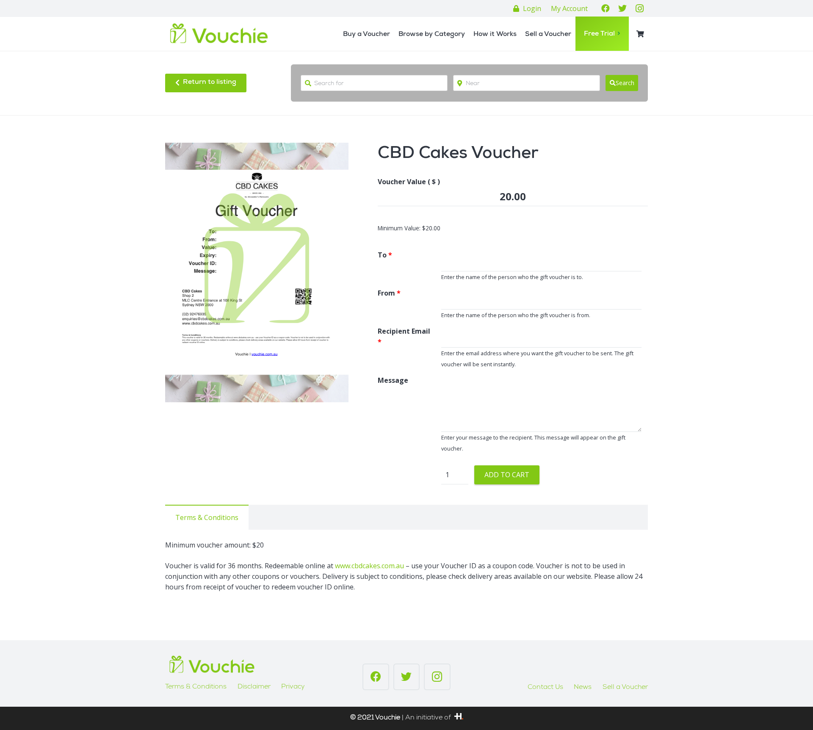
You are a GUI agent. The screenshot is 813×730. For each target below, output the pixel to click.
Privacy (293, 687)
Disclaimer (254, 687)
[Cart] (640, 34)
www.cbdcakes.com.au (369, 565)
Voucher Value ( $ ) (409, 181)
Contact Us (545, 687)
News (583, 687)
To (385, 255)
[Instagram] (639, 8)
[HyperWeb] (458, 718)
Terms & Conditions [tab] (206, 517)
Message (393, 380)
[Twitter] (622, 8)
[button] (334, 156)
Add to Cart (506, 474)
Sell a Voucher (625, 687)
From (389, 293)
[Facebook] (605, 8)
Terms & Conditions (196, 687)
